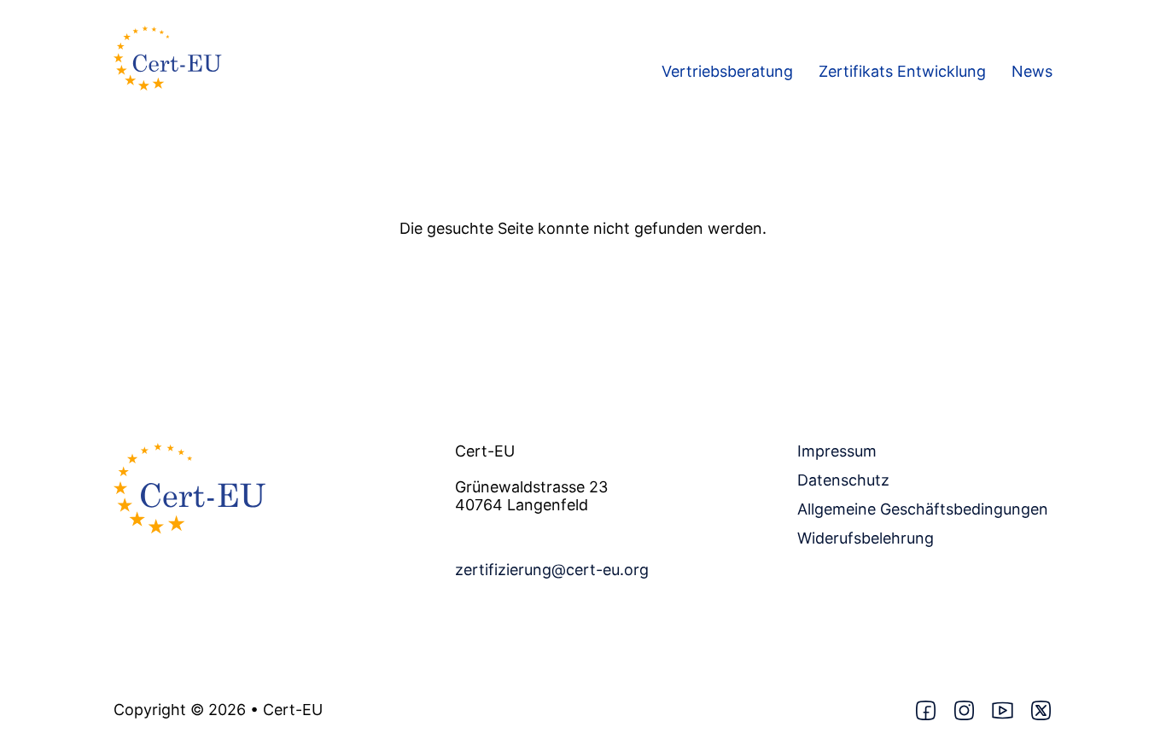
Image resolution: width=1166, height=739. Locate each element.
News (1032, 71)
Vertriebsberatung (727, 71)
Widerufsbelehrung (865, 538)
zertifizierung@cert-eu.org (552, 570)
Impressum (837, 451)
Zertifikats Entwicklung (902, 71)
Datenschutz (843, 480)
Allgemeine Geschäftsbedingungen (922, 509)
